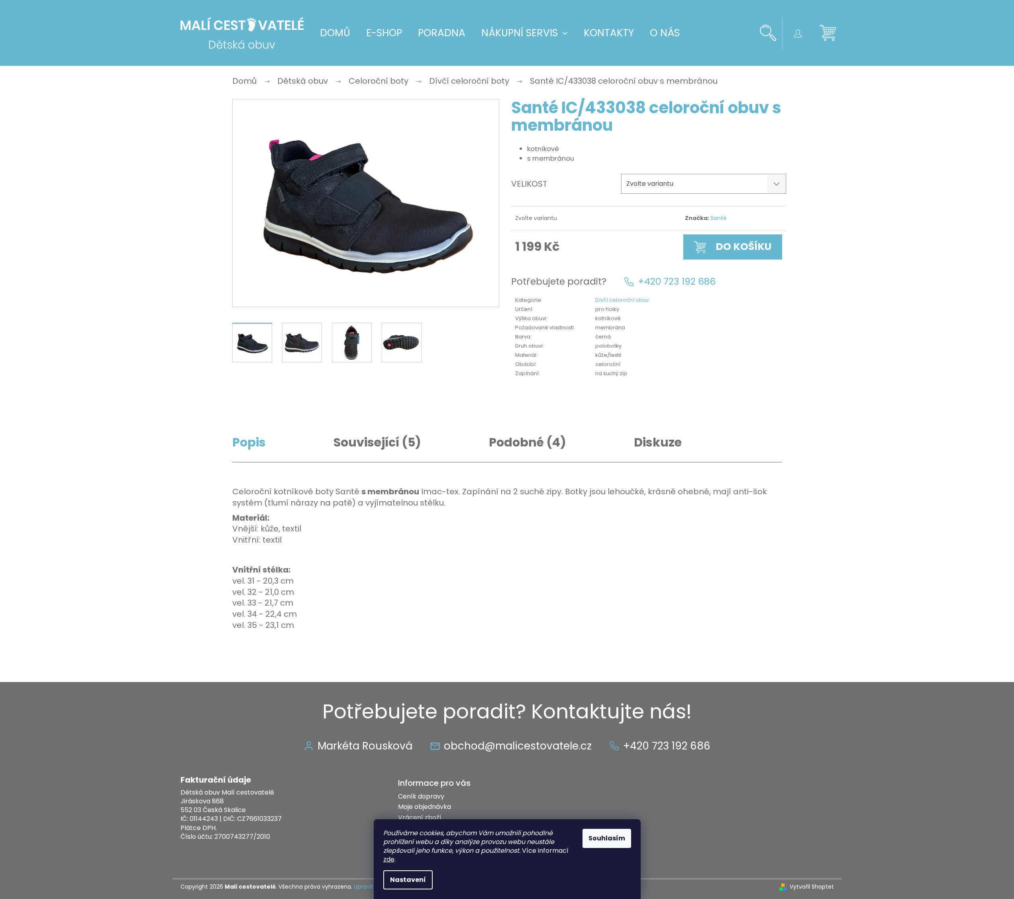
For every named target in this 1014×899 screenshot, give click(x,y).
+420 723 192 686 (677, 281)
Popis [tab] (249, 442)
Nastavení (408, 879)
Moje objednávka (424, 806)
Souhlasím (606, 838)
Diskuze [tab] (658, 442)
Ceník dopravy (421, 796)
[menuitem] (335, 33)
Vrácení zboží (419, 817)
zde (388, 859)
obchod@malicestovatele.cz (518, 746)
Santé (718, 218)
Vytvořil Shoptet (812, 887)
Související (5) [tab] (377, 442)
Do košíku (743, 247)
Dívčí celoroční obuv (622, 300)
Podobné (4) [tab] (527, 442)
